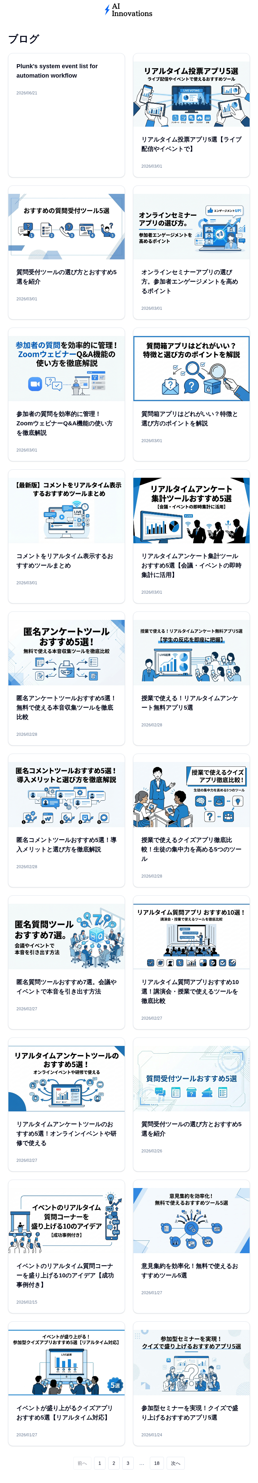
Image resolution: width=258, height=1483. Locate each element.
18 (157, 1463)
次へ (175, 1463)
